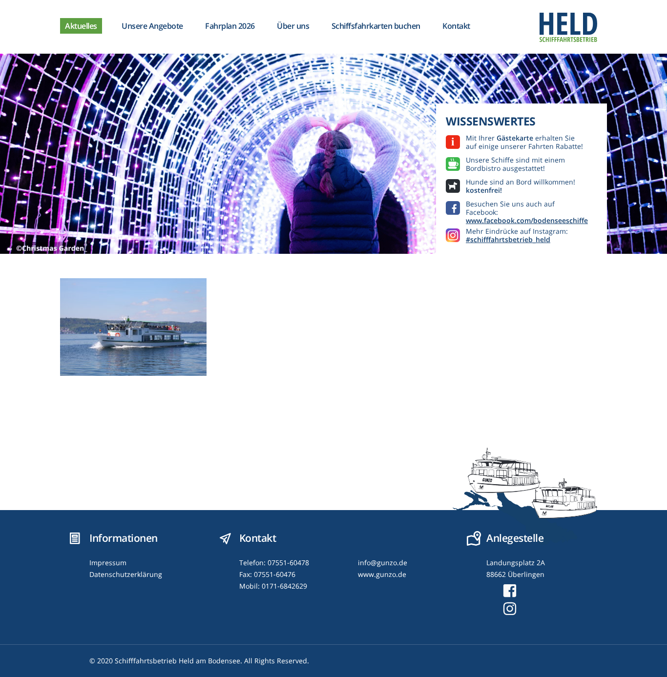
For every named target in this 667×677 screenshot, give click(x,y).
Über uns (293, 26)
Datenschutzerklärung (125, 574)
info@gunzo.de (382, 562)
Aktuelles (81, 26)
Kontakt (456, 26)
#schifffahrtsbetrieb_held (508, 239)
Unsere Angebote (152, 26)
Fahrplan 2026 (230, 26)
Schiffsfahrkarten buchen (376, 26)
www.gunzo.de (382, 574)
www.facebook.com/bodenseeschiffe (527, 220)
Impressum (107, 562)
